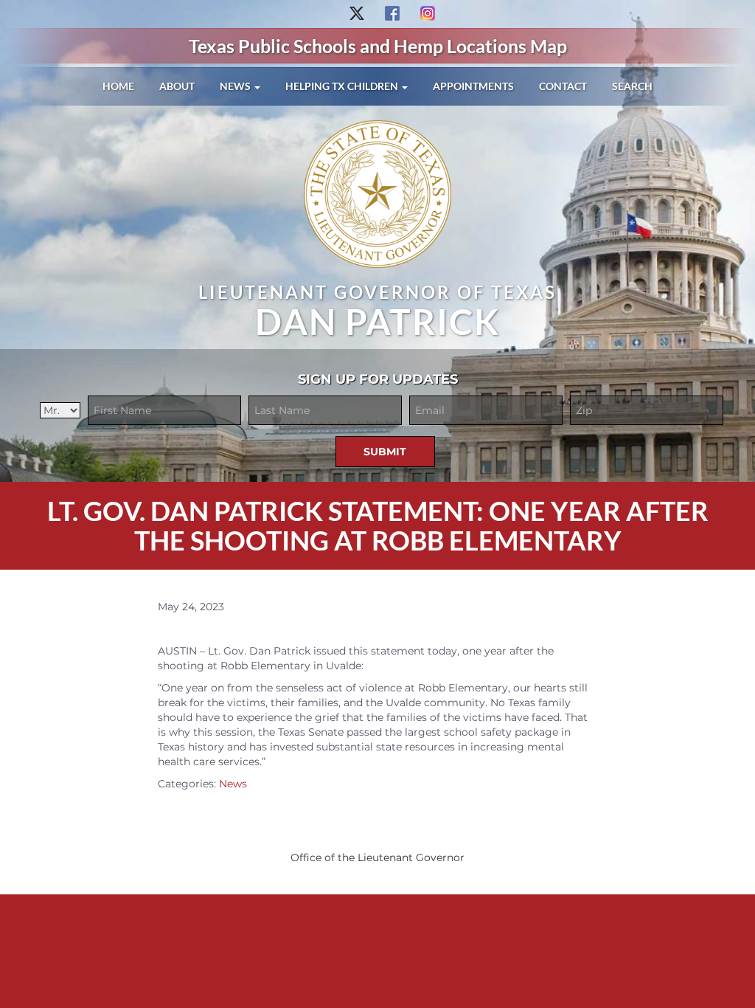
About (177, 86)
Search (632, 86)
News (236, 86)
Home (118, 86)
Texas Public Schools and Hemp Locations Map (378, 46)
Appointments (473, 86)
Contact (563, 86)
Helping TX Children (342, 86)
